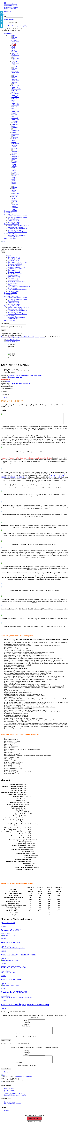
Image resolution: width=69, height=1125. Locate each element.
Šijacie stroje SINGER (10, 211)
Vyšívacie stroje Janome (14, 222)
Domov (3, 337)
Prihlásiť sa (7, 11)
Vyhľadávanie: (5, 323)
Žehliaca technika (13, 278)
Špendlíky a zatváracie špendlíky (17, 289)
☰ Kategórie (8, 33)
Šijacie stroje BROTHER (11, 224)
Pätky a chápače (12, 285)
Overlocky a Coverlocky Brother (17, 232)
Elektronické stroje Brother (15, 227)
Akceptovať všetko (34, 1118)
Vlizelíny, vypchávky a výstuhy (13, 1093)
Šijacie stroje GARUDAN (15, 268)
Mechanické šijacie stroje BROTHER (18, 225)
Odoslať (3, 1040)
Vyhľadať (3, 16)
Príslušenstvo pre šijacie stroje (16, 281)
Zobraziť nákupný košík (15, 26)
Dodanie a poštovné (10, 8)
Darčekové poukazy (13, 291)
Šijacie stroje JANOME (11, 214)
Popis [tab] (5, 397)
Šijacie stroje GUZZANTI (15, 270)
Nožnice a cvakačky (13, 280)
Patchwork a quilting (14, 276)
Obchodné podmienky (10, 4)
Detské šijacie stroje (10, 238)
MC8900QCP (14, 477)
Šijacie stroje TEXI (9, 212)
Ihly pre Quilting (12, 288)
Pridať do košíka (5, 933)
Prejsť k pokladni (26, 26)
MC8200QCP (5, 477)
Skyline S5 (54, 475)
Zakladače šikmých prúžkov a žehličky (19, 286)
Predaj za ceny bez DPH (11, 7)
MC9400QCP (23, 477)
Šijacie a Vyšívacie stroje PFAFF (17, 235)
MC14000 (52, 477)
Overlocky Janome (13, 219)
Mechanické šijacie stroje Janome (17, 216)
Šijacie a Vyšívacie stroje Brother (17, 228)
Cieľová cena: (26, 1026)
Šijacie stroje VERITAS (15, 273)
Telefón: (26, 1024)
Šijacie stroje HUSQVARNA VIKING (19, 262)
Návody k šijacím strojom (11, 5)
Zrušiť (8, 1040)
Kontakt (6, 2)
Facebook (7, 1072)
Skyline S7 (61, 475)
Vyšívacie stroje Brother (14, 230)
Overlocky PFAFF (13, 236)
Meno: (26, 1020)
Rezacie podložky (13, 283)
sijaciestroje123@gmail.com (24, 1076)
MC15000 (59, 477)
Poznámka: (19, 1034)
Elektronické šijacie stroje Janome (17, 217)
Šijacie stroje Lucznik (14, 272)
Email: (26, 1022)
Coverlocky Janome (13, 220)
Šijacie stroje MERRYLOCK (16, 267)
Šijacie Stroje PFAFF (10, 233)
